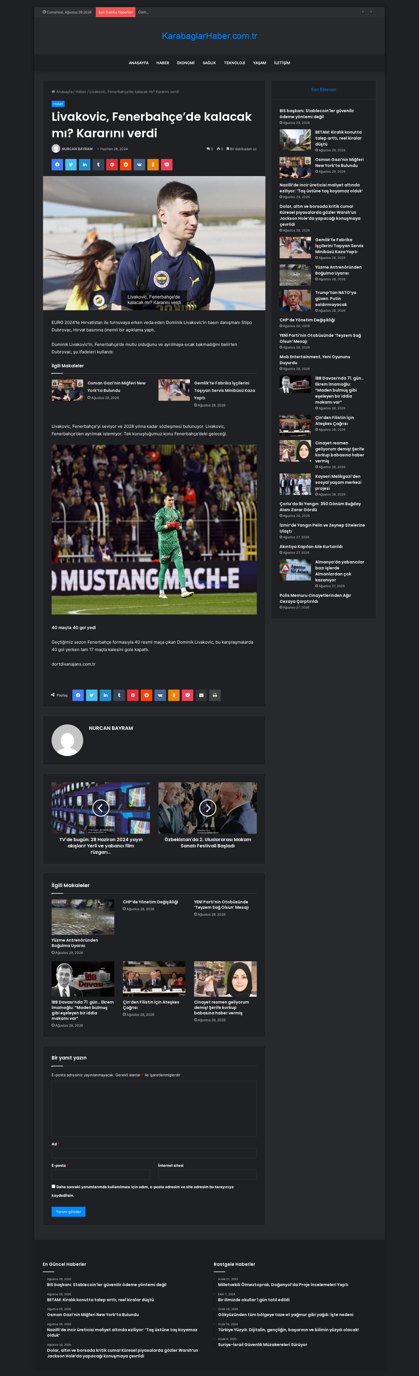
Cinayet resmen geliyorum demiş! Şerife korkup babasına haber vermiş (221, 1007)
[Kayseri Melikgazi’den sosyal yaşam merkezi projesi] (295, 484)
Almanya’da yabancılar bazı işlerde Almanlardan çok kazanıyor (339, 571)
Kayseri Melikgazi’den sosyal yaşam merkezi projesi (338, 482)
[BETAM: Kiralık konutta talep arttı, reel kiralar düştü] (295, 140)
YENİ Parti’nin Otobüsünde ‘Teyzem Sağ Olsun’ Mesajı (221, 904)
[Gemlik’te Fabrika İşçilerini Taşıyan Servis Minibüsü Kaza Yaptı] (174, 390)
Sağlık (209, 63)
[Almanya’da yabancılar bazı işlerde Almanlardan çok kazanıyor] (295, 570)
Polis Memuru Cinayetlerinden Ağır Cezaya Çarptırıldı (315, 598)
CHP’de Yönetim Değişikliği (150, 902)
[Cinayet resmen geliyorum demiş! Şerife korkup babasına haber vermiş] (225, 979)
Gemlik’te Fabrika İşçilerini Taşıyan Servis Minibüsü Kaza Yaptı (224, 390)
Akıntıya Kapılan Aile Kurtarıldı (311, 546)
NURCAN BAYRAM (77, 149)
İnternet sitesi (171, 1165)
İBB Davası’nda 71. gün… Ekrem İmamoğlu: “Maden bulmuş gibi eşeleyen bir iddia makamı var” (83, 1010)
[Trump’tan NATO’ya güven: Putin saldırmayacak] (295, 300)
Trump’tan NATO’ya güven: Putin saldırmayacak (335, 298)
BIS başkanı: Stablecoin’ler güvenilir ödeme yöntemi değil (317, 114)
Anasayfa (139, 63)
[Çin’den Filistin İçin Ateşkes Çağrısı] (154, 979)
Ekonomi (186, 63)
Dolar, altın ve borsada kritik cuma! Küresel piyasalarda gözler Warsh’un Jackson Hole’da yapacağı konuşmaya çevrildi (320, 215)
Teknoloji (234, 63)
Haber (162, 63)
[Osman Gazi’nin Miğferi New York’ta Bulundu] (67, 390)
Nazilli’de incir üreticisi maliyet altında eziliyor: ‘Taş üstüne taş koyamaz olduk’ (321, 188)
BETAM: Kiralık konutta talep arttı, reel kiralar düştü (338, 138)
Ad (56, 1144)
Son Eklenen (323, 89)
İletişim (282, 63)
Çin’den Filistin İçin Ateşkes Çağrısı (151, 1004)
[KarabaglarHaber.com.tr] (209, 36)
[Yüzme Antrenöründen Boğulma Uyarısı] (83, 917)
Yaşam (259, 63)
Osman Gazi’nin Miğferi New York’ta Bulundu (177, 12)
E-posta (60, 1165)
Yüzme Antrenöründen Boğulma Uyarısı (75, 942)
